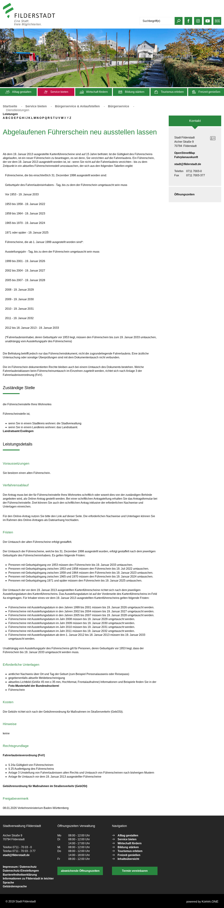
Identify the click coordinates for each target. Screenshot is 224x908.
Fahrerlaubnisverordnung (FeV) (24, 755)
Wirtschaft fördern (96, 91)
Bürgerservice (118, 106)
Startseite (10, 106)
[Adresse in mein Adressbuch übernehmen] (213, 138)
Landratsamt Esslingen (18, 431)
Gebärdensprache (15, 886)
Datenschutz (28, 866)
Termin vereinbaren (135, 870)
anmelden (61, 25)
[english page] (217, 22)
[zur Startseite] (29, 25)
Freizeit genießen (209, 91)
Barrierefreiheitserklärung (20, 874)
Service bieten (59, 91)
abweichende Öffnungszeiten (80, 870)
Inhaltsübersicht (128, 858)
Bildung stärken (134, 91)
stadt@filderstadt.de (187, 164)
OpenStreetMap (184, 152)
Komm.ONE (210, 901)
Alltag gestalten (21, 91)
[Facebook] (188, 22)
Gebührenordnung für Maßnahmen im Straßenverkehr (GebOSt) (45, 786)
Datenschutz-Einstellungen (21, 870)
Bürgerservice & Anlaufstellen (77, 106)
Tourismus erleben (172, 91)
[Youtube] (207, 22)
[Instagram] (198, 22)
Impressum (10, 866)
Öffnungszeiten (184, 194)
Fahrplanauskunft (186, 157)
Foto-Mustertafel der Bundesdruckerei (33, 685)
